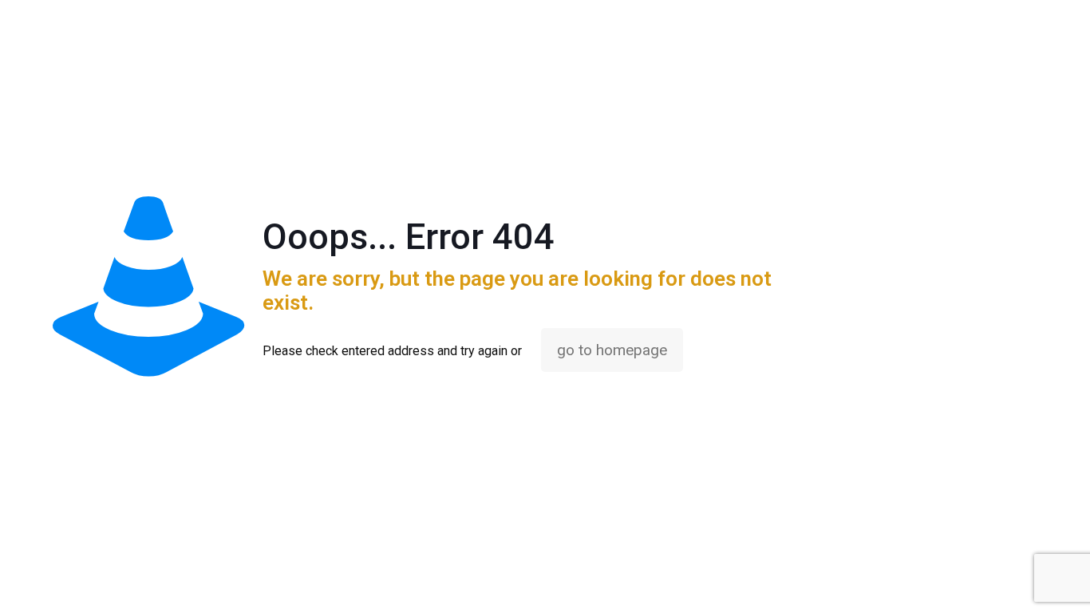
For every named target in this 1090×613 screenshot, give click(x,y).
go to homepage (612, 350)
